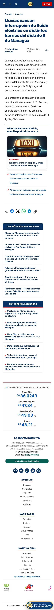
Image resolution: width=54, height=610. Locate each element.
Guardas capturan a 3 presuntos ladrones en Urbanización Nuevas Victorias (21, 279)
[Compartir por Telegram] (29, 212)
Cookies (27, 565)
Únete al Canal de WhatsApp (27, 461)
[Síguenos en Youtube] (21, 470)
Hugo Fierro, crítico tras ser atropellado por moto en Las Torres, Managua (22, 336)
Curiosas (27, 523)
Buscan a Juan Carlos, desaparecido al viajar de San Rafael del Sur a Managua (22, 247)
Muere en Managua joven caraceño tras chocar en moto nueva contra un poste (22, 235)
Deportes (27, 493)
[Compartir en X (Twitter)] (18, 212)
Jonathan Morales (11, 50)
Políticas (27, 504)
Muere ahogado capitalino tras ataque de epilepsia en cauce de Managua (21, 325)
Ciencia (27, 527)
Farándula (27, 519)
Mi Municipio (27, 538)
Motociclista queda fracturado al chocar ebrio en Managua (22, 347)
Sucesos (19, 14)
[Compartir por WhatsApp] (23, 212)
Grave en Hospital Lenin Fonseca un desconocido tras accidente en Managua (26, 178)
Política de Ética (27, 573)
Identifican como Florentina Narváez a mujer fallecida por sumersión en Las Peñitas (22, 291)
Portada (8, 14)
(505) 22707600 (31, 452)
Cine (27, 534)
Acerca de (27, 553)
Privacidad (27, 561)
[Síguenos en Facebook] (15, 470)
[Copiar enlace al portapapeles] (35, 212)
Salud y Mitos (27, 531)
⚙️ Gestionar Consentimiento (27, 576)
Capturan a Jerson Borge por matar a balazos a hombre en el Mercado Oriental (22, 259)
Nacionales (27, 489)
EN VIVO (47, 4)
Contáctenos (27, 557)
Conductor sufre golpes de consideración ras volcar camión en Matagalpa (22, 366)
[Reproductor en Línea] (9, 4)
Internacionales (27, 496)
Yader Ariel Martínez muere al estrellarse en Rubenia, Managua (21, 356)
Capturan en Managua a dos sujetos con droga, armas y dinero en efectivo (21, 313)
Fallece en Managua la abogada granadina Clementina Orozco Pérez (23, 269)
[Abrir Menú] (4, 4)
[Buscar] (15, 4)
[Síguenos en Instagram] (38, 470)
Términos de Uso (27, 569)
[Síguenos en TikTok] (27, 470)
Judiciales (27, 500)
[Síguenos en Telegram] (33, 470)
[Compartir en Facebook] (12, 212)
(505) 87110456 (32, 455)
